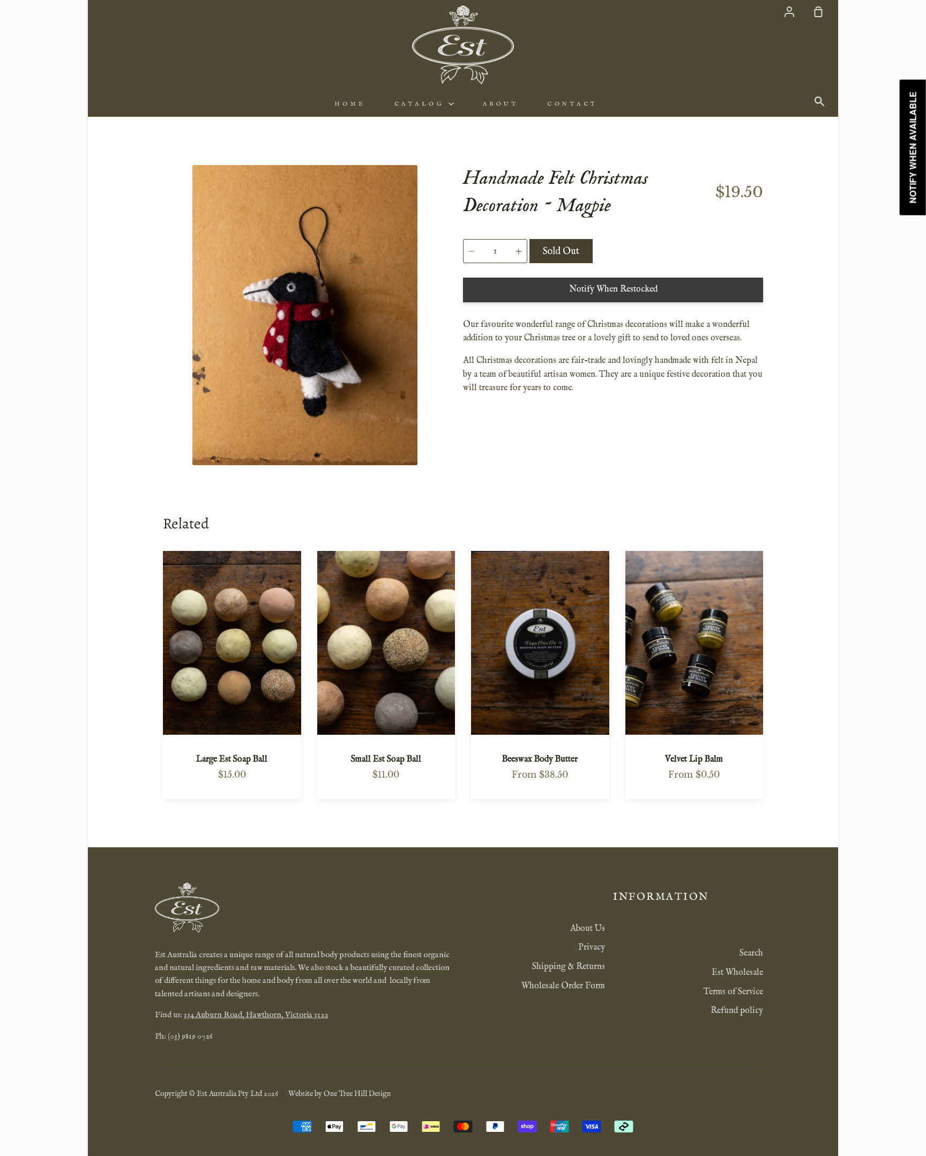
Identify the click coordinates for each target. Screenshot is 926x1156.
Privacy (591, 947)
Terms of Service (733, 992)
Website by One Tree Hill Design (339, 1094)
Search (751, 953)
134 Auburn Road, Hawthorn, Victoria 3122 (256, 1015)
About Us (587, 928)
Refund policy (737, 1010)
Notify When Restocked (613, 289)
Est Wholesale (737, 972)
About (501, 104)
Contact (572, 104)
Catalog (421, 104)
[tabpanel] (305, 315)
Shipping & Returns (568, 966)
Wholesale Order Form (563, 986)
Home (349, 104)
